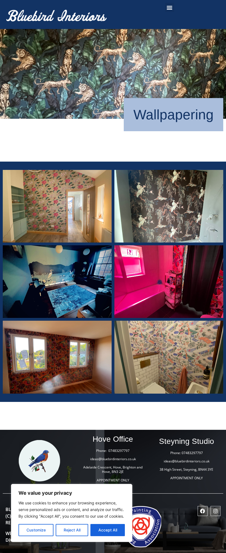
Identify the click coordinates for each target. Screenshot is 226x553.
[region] (71, 513)
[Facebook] (203, 511)
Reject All (72, 530)
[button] (169, 7)
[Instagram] (215, 511)
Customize (36, 530)
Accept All (107, 530)
